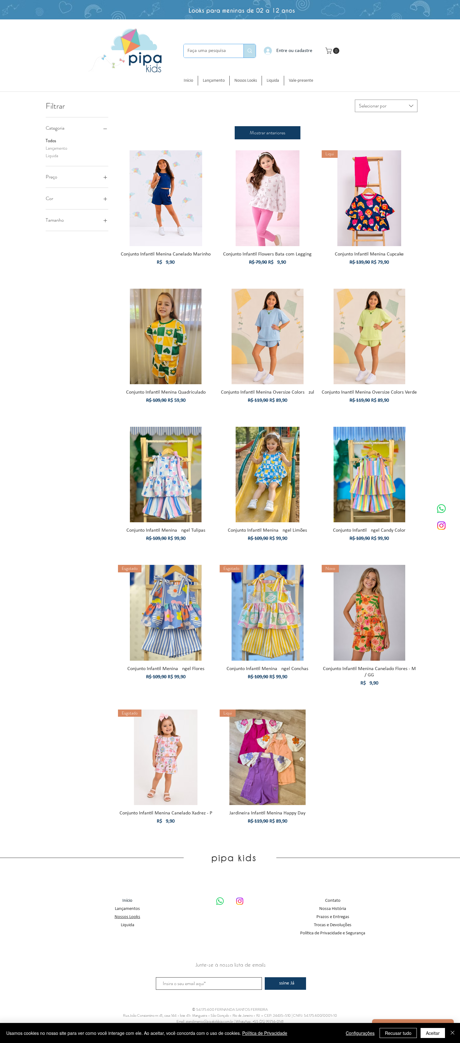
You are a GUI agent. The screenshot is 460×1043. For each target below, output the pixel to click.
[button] (333, 51)
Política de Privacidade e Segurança (332, 933)
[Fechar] (452, 1033)
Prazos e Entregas (332, 917)
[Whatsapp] (441, 508)
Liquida (52, 155)
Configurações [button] (360, 1033)
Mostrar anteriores (267, 132)
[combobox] (386, 106)
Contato (332, 900)
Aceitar (433, 1033)
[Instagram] (441, 525)
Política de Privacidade (264, 1033)
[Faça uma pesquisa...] (249, 51)
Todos (51, 140)
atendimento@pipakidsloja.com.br (209, 1021)
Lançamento (56, 148)
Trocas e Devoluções (332, 925)
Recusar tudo (398, 1033)
